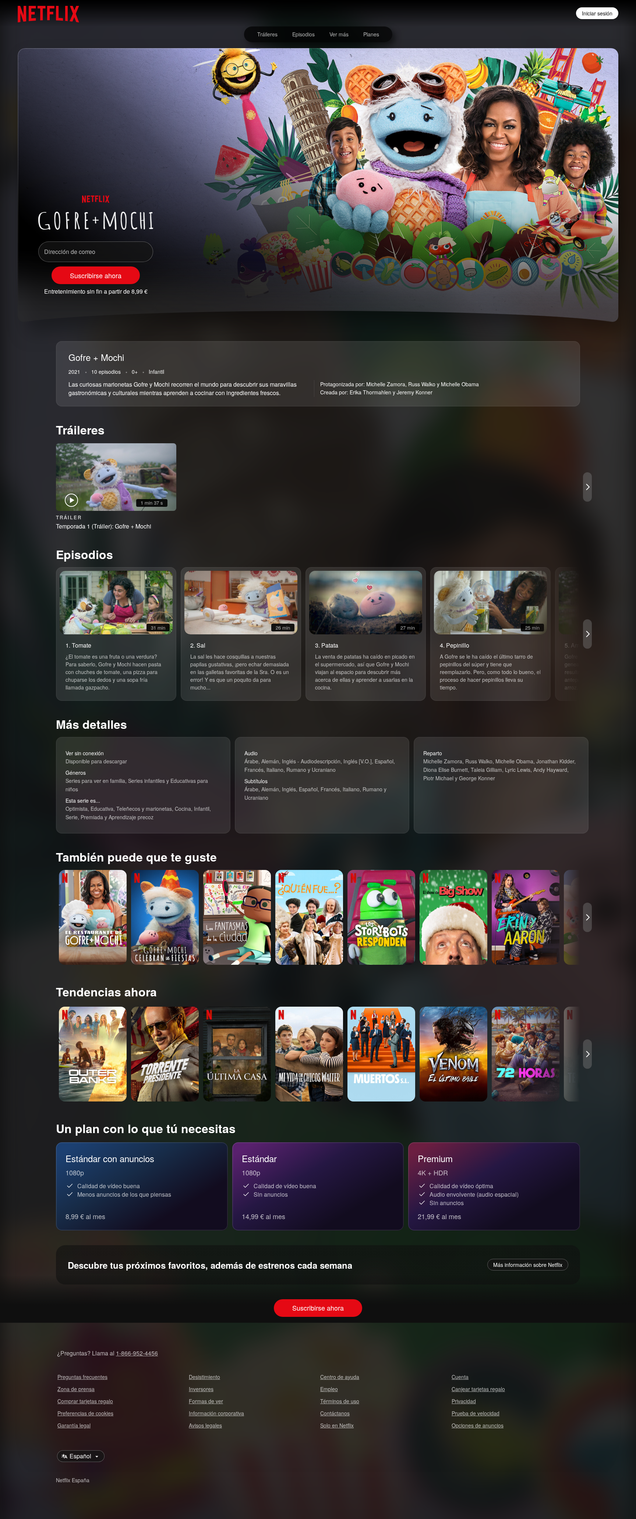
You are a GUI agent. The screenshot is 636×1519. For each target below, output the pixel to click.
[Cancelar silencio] (552, 288)
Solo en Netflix (337, 1425)
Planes (371, 34)
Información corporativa (216, 1413)
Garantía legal (74, 1425)
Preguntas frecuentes (82, 1376)
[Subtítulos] (590, 288)
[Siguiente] (587, 487)
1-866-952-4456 (137, 1353)
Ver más (339, 34)
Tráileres (267, 34)
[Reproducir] (533, 288)
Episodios (303, 34)
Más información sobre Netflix (527, 1264)
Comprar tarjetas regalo (85, 1401)
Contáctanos (335, 1413)
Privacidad (464, 1401)
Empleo (329, 1389)
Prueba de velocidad (475, 1413)
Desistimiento (204, 1376)
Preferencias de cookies (85, 1413)
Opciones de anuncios (478, 1425)
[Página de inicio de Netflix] (45, 13)
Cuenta (460, 1376)
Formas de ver (206, 1401)
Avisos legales (205, 1425)
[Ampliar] (571, 288)
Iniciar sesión (597, 13)
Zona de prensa (76, 1389)
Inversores (201, 1389)
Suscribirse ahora (95, 275)
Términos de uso (339, 1401)
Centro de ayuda (339, 1376)
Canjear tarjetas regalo (478, 1389)
